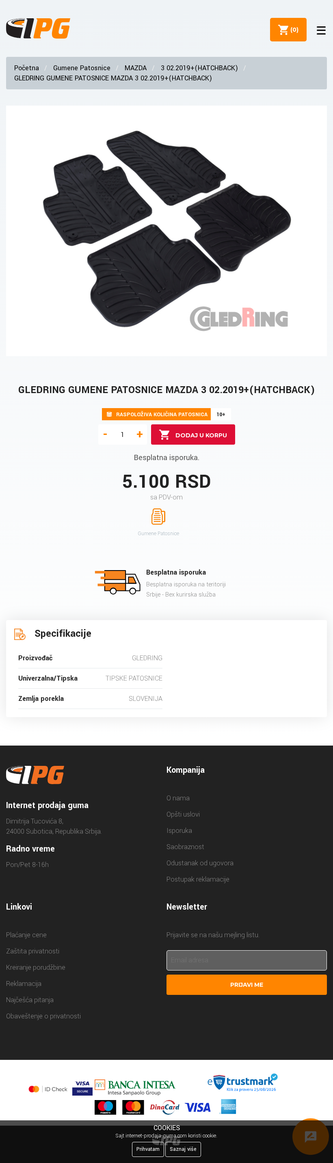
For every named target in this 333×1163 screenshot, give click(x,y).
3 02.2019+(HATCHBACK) (199, 68)
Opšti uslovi (183, 814)
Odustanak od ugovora (200, 863)
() (292, 29)
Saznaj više (183, 1149)
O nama (178, 798)
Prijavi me (246, 984)
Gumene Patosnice (81, 68)
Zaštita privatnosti (32, 951)
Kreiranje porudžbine (35, 967)
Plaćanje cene (26, 935)
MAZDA (136, 68)
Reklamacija (23, 983)
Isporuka (179, 830)
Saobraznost (185, 847)
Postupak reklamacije (197, 879)
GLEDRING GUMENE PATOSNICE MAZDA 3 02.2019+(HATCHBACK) (113, 78)
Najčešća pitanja (30, 1000)
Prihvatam (148, 1149)
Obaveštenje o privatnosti (43, 1016)
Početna (26, 68)
